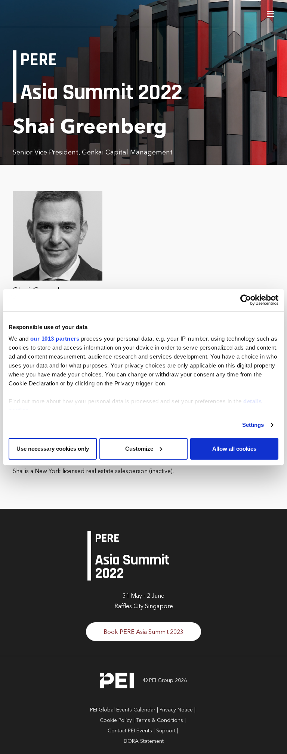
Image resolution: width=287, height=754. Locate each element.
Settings (253, 425)
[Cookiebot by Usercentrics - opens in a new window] (245, 300)
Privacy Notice (176, 710)
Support (166, 730)
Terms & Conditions (159, 720)
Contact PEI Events (130, 730)
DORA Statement (144, 741)
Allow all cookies (234, 448)
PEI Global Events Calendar (122, 710)
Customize (139, 448)
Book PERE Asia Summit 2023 (143, 632)
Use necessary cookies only (52, 448)
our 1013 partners (55, 338)
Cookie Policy (116, 720)
